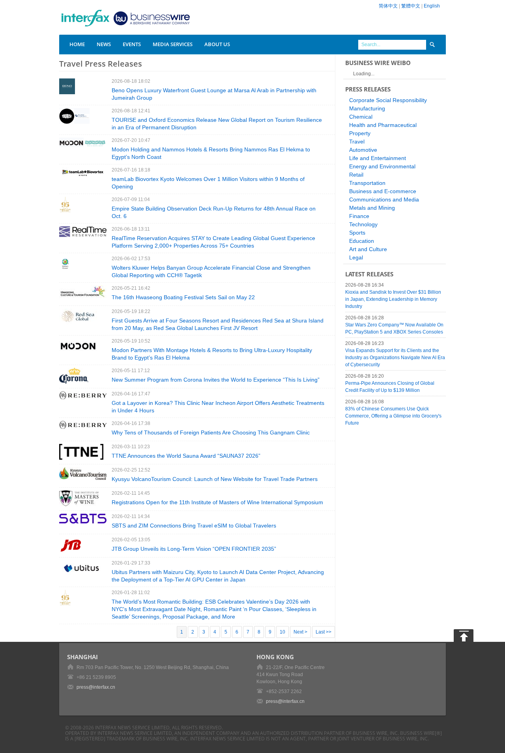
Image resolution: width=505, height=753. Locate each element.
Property (359, 133)
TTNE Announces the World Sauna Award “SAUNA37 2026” (186, 456)
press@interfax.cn (96, 687)
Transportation (367, 183)
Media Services (173, 44)
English (432, 6)
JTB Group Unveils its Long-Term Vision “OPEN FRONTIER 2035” (194, 549)
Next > (300, 632)
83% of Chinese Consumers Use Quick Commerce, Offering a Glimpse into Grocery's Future (393, 416)
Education (361, 241)
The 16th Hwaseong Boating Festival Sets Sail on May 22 (183, 297)
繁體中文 (410, 6)
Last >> (323, 632)
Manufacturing (367, 108)
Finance (359, 216)
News (104, 44)
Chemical (360, 117)
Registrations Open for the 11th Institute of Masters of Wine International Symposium (217, 502)
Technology (363, 224)
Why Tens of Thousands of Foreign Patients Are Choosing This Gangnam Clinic (211, 432)
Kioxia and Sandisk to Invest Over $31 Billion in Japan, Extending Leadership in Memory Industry (393, 299)
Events (132, 44)
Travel (357, 141)
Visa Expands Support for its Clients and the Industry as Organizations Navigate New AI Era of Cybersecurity (395, 357)
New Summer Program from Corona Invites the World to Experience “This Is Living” (216, 379)
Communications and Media (384, 199)
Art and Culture (368, 249)
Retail (356, 174)
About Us (217, 44)
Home (77, 44)
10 (282, 632)
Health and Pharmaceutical (383, 125)
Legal (356, 257)
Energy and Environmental (382, 166)
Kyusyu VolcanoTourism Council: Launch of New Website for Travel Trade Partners (215, 479)
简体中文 (388, 6)
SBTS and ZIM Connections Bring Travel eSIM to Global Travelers (194, 525)
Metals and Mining (372, 208)
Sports (357, 232)
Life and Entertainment (377, 158)
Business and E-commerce (382, 191)
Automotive (363, 150)
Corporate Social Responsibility (388, 100)
